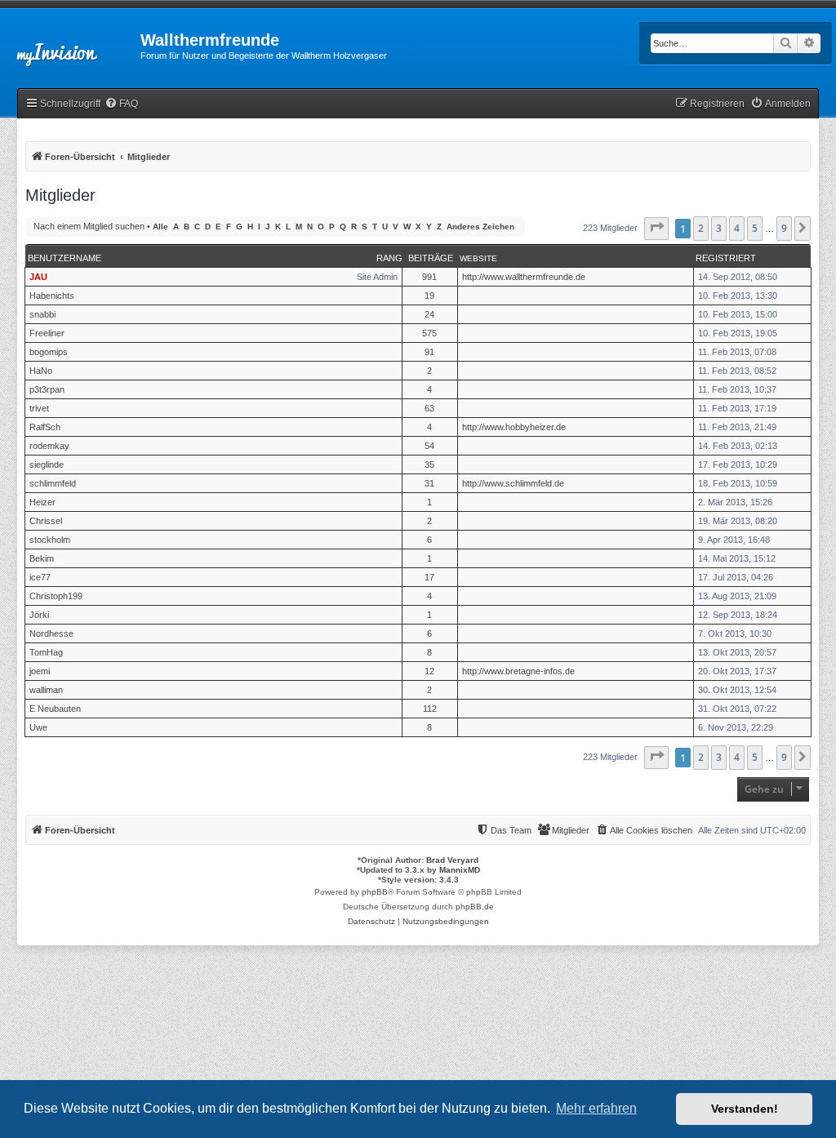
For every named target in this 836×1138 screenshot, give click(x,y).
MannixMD (459, 869)
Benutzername (64, 258)
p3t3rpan (46, 389)
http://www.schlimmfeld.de (513, 483)
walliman (46, 690)
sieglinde (46, 464)
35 (429, 464)
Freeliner (46, 333)
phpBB (375, 891)
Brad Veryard (452, 860)
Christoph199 (55, 596)
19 (429, 295)
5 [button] (755, 228)
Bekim (41, 558)
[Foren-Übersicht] (70, 45)
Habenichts (51, 295)
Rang (389, 258)
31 (429, 483)
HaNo (40, 371)
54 (429, 446)
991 (429, 277)
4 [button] (737, 228)
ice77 (40, 577)
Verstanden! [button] (744, 1108)
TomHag (46, 652)
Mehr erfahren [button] (596, 1108)
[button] (656, 228)
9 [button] (784, 228)
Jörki (39, 615)
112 (430, 708)
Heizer (42, 502)
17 (429, 577)
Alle (160, 226)
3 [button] (719, 228)
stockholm (49, 540)
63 (429, 408)
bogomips (48, 352)
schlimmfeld (52, 483)
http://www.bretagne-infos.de (518, 671)
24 (429, 314)
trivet (39, 408)
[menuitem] (121, 104)
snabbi (42, 314)
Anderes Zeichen (480, 226)
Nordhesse (51, 633)
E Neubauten (55, 708)
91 (429, 352)
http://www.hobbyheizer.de (514, 427)
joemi (39, 671)
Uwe (38, 727)
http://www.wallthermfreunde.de (523, 277)
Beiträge (430, 258)
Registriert (726, 258)
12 (429, 671)
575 (429, 333)
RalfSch (44, 427)
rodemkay (49, 446)
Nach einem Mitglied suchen (89, 226)
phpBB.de (475, 906)
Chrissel (45, 521)
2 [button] (701, 228)
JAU (38, 277)
